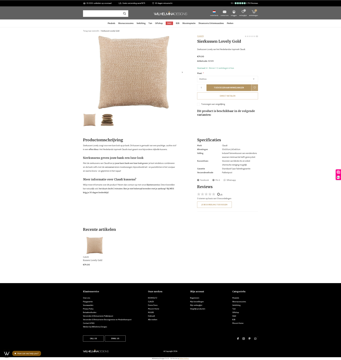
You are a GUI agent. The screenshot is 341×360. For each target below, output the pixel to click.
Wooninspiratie (189, 23)
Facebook (204, 180)
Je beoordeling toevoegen (214, 205)
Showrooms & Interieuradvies (211, 23)
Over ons (86, 298)
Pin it (217, 180)
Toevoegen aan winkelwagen (229, 87)
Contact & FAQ (88, 323)
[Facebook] (238, 339)
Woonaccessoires (126, 23)
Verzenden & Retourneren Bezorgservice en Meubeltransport (107, 319)
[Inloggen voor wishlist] (254, 87)
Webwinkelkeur (184, 358)
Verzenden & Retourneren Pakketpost (98, 316)
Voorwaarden (88, 305)
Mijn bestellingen (197, 302)
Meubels (111, 23)
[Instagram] (243, 339)
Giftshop (159, 23)
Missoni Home (153, 309)
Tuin (150, 23)
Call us (93, 338)
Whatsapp (231, 180)
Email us (115, 338)
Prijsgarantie (88, 302)
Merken (230, 23)
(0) (257, 36)
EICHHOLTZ (152, 298)
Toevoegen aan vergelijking (213, 104)
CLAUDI (200, 36)
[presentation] (182, 72)
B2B (177, 23)
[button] (89, 120)
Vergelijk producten (197, 309)
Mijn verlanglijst (196, 305)
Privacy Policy (88, 309)
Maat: (200, 73)
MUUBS (151, 312)
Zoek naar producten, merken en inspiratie (124, 13)
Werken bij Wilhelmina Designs (95, 327)
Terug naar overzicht (91, 31)
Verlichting (141, 23)
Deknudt (151, 316)
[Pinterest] (249, 339)
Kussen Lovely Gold (92, 260)
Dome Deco (153, 305)
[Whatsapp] (255, 339)
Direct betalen (227, 96)
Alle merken (152, 319)
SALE (169, 23)
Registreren (194, 298)
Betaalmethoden (89, 312)
